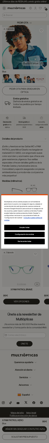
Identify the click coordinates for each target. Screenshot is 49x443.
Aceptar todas (24, 227)
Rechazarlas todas (24, 241)
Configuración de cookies (24, 234)
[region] (24, 221)
